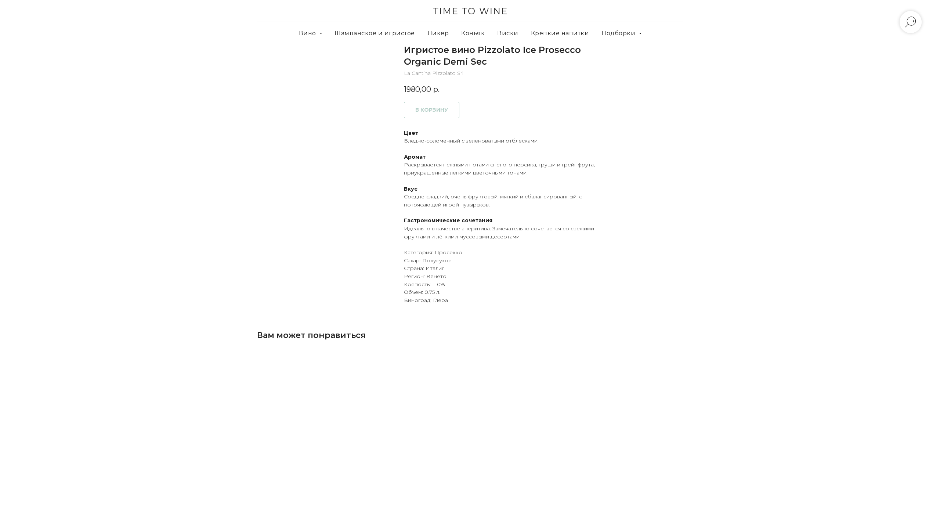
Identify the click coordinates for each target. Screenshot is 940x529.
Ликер (438, 33)
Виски (507, 33)
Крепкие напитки (560, 33)
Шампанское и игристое (375, 33)
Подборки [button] (619, 33)
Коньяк (473, 33)
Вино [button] (308, 33)
